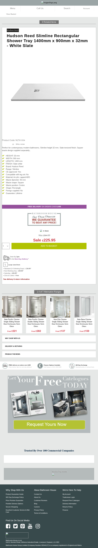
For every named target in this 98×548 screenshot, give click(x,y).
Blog (35, 503)
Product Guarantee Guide (14, 494)
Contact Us (38, 494)
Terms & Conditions (41, 513)
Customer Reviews (40, 500)
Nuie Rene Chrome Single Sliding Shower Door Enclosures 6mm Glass (84, 322)
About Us (37, 497)
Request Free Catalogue (71, 500)
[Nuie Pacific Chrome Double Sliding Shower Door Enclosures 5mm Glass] (36, 307)
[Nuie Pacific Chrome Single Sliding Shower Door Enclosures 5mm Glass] (12, 307)
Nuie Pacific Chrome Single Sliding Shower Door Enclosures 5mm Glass (12, 322)
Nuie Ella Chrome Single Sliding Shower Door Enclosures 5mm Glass (60, 322)
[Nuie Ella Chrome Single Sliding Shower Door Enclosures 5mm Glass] (60, 307)
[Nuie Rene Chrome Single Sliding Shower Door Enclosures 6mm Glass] (84, 307)
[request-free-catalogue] (49, 404)
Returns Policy (68, 507)
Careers (37, 507)
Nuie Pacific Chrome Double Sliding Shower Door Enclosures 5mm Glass (36, 322)
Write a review (20, 144)
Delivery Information (69, 503)
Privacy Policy (39, 510)
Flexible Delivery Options (14, 503)
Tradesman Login (69, 497)
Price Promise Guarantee (14, 500)
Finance (65, 510)
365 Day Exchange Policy (15, 497)
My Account (66, 494)
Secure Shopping (12, 507)
